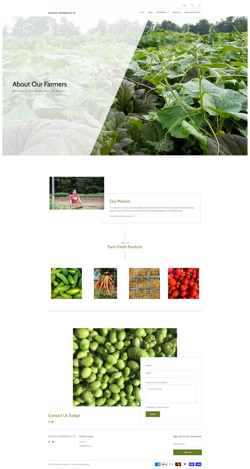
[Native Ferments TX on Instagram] (49, 422)
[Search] (192, 5)
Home (141, 12)
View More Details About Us (122, 216)
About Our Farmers (192, 12)
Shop (150, 12)
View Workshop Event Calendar (172, 93)
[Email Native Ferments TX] (52, 422)
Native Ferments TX (62, 13)
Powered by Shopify (80, 464)
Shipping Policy (85, 446)
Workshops (162, 12)
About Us (176, 12)
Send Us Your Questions (157, 382)
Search (82, 442)
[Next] (246, 86)
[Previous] (4, 86)
